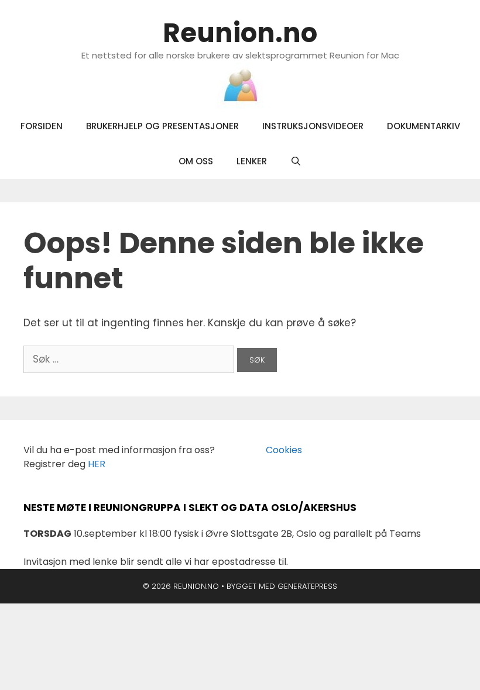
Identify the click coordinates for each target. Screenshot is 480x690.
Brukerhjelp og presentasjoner (162, 126)
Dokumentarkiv (423, 126)
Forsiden (41, 126)
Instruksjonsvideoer (313, 126)
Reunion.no (240, 33)
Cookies (277, 450)
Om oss (196, 161)
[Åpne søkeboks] (296, 161)
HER (96, 464)
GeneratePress (307, 586)
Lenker (251, 161)
